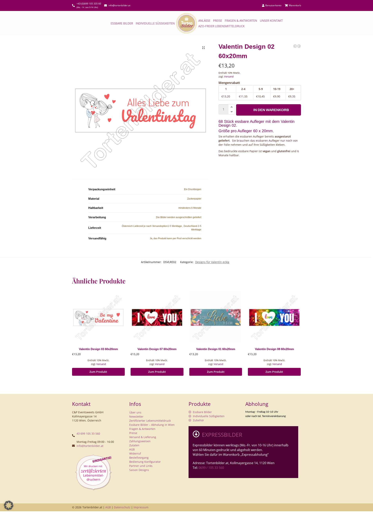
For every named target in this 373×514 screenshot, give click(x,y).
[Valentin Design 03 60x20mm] (299, 46)
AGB (132, 449)
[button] (203, 48)
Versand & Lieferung (142, 437)
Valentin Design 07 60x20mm (156, 349)
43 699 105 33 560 (88, 433)
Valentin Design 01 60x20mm (215, 349)
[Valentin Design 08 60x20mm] (274, 317)
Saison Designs (139, 470)
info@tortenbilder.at (90, 446)
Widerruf (135, 453)
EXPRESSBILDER (222, 434)
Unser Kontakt (271, 20)
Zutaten (134, 445)
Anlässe (204, 20)
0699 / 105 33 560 (211, 467)
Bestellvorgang (139, 457)
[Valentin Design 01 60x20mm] (295, 46)
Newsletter (136, 416)
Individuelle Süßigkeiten (155, 23)
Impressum (141, 507)
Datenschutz (122, 507)
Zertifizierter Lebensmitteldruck (150, 420)
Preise (217, 20)
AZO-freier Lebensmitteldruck (221, 26)
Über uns (135, 412)
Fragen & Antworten (241, 20)
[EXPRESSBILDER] (196, 433)
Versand (229, 76)
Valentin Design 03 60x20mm (98, 349)
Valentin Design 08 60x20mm (274, 349)
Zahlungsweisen (140, 441)
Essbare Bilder (122, 23)
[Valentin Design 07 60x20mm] (157, 317)
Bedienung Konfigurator (145, 462)
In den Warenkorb (271, 110)
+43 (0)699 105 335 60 (89, 3)
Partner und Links (141, 466)
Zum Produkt (98, 372)
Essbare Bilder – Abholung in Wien (152, 425)
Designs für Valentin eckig (212, 262)
